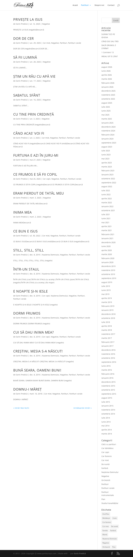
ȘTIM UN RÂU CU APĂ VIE (34, 76)
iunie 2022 (106, 194)
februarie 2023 (107, 170)
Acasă (75, 5)
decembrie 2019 (108, 266)
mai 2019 (105, 294)
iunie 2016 (106, 366)
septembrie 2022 (108, 182)
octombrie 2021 (108, 210)
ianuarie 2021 (107, 238)
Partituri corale (74, 43)
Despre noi (99, 5)
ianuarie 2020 (107, 262)
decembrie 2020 (108, 242)
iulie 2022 (105, 190)
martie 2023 (106, 166)
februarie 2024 (107, 134)
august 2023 (106, 146)
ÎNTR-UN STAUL (26, 269)
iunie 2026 (106, 71)
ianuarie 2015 (107, 406)
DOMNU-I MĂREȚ (27, 389)
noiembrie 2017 (108, 334)
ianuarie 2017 (107, 346)
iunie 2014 (106, 422)
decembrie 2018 (108, 314)
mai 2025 (105, 115)
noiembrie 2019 (108, 270)
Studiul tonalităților (109, 503)
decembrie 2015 (108, 382)
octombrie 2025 (108, 99)
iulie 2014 (105, 418)
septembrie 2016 (108, 362)
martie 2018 (106, 330)
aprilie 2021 (106, 226)
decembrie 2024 (108, 127)
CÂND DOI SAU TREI (110, 41)
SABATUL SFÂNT (26, 95)
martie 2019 (106, 302)
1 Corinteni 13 (107, 52)
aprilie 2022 (106, 198)
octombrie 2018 (108, 318)
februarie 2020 (107, 258)
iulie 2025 (105, 107)
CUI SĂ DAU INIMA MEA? (33, 332)
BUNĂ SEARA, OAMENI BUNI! (37, 370)
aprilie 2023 (106, 162)
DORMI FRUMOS (26, 313)
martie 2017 (106, 338)
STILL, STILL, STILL (28, 250)
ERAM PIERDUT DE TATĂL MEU (38, 193)
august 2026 (106, 67)
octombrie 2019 (108, 274)
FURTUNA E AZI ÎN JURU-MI (35, 155)
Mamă (104, 534)
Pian (103, 499)
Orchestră (105, 480)
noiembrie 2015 (108, 386)
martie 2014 (106, 433)
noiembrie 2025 (108, 95)
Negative (46, 24)
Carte (115, 518)
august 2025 (106, 103)
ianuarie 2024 (107, 138)
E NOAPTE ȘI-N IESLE (30, 291)
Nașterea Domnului (50, 254)
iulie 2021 (105, 214)
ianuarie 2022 (107, 206)
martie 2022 (106, 202)
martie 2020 (106, 254)
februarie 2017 (107, 342)
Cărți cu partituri (108, 444)
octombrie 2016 (108, 358)
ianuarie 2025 (107, 123)
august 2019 (106, 282)
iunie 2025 (106, 111)
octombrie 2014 (108, 414)
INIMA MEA (22, 212)
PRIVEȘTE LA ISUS (27, 19)
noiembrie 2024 (108, 130)
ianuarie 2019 (107, 310)
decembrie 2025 (108, 91)
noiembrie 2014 (108, 410)
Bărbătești (106, 518)
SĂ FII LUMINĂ (25, 57)
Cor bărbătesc (107, 448)
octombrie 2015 (108, 390)
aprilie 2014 (106, 429)
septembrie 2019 (108, 278)
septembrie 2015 (108, 394)
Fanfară (104, 468)
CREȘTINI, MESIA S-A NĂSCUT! (38, 351)
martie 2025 (106, 119)
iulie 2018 (105, 322)
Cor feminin (106, 456)
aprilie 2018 (106, 326)
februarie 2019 (107, 306)
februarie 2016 (107, 374)
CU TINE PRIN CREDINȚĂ (33, 114)
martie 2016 (106, 370)
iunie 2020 (106, 246)
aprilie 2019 (106, 298)
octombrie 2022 (108, 178)
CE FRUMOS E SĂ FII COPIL (35, 174)
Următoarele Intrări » (82, 408)
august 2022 (106, 186)
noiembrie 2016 (108, 354)
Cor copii (46, 179)
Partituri (85, 5)
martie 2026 (106, 79)
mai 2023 (105, 158)
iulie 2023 (105, 150)
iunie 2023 (106, 154)
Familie (105, 530)
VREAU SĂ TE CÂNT (109, 56)
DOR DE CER (23, 38)
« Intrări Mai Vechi (21, 408)
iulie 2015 (105, 402)
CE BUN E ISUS (25, 231)
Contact (111, 5)
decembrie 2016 (108, 350)
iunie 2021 (106, 218)
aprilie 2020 (106, 250)
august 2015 (106, 398)
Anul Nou (105, 514)
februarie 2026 (107, 83)
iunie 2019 (106, 290)
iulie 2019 (105, 286)
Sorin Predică (22, 24)
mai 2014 (105, 425)
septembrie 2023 (108, 142)
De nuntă (105, 464)
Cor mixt (46, 43)
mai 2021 (105, 222)
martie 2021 (106, 230)
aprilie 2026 (106, 75)
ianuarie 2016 (107, 378)
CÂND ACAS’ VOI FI (28, 133)
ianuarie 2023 (107, 174)
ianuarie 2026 (107, 87)
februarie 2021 (107, 234)
